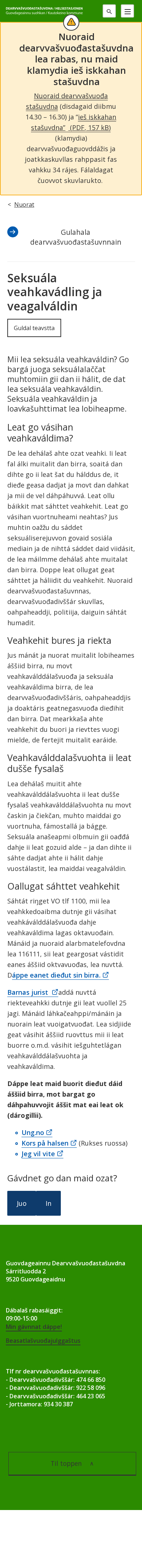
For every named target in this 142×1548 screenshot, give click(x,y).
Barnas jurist (28, 992)
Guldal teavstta (34, 328)
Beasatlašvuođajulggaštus (43, 1341)
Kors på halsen (44, 1143)
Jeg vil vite (38, 1153)
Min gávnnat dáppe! (34, 1327)
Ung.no (32, 1132)
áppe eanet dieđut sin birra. (56, 975)
